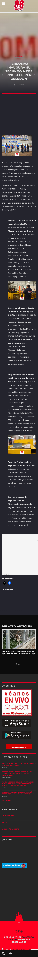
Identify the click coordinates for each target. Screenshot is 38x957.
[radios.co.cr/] (14, 868)
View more (19, 639)
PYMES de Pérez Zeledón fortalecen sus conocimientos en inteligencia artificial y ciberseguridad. (18, 783)
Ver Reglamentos (19, 747)
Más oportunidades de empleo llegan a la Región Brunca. (19, 764)
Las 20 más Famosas (10, 829)
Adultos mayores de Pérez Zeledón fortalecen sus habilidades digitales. (19, 793)
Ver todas (6, 800)
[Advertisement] (19, 31)
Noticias (19, 56)
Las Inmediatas (8, 816)
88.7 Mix (5, 822)
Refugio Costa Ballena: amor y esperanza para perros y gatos (18, 653)
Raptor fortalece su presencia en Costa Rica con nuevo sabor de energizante (17, 773)
